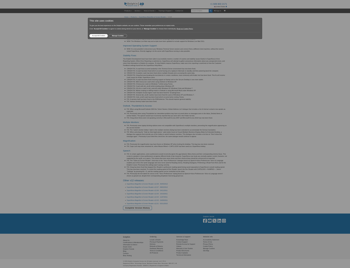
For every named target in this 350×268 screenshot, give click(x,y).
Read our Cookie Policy (185, 29)
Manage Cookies (118, 35)
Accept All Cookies (98, 35)
